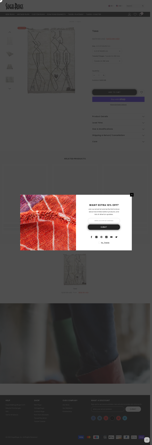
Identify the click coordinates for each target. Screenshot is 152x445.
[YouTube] (111, 237)
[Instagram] (96, 237)
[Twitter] (116, 237)
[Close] (132, 195)
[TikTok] (106, 237)
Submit (104, 227)
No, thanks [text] (105, 243)
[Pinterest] (101, 237)
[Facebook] (91, 237)
